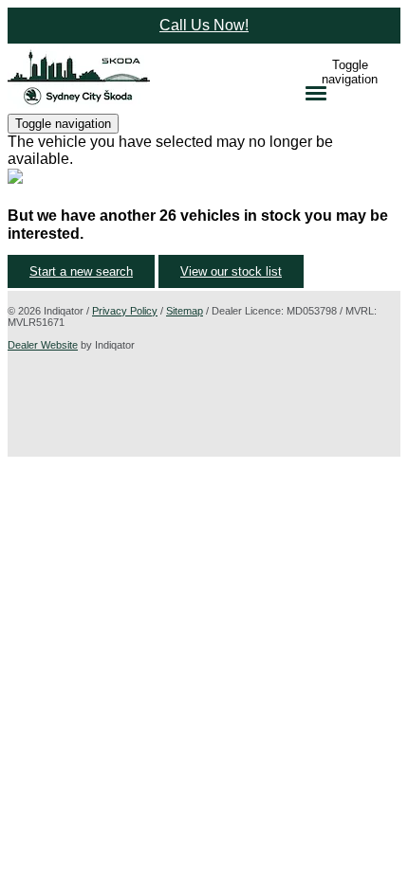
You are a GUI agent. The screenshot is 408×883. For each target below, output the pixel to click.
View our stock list (231, 271)
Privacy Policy (125, 310)
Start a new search (81, 271)
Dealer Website (43, 345)
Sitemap (184, 310)
